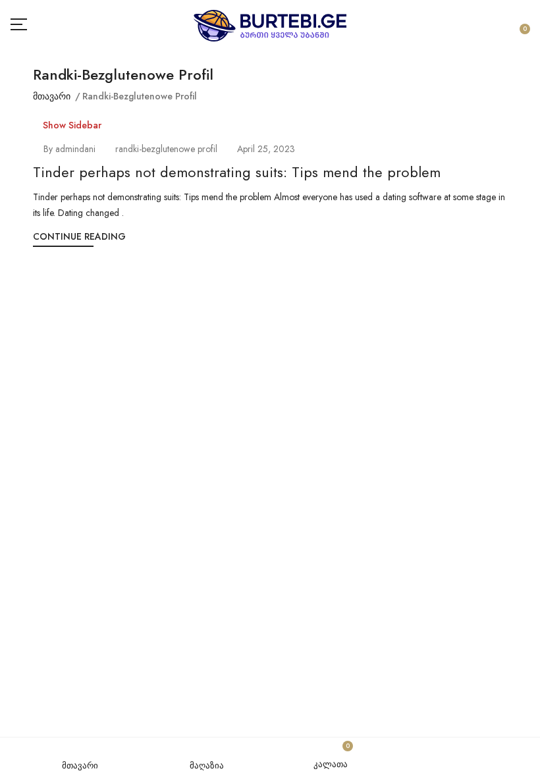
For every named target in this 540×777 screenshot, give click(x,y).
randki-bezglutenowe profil (166, 148)
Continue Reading (79, 236)
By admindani (69, 148)
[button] (522, 26)
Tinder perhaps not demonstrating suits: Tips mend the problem (237, 171)
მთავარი (51, 96)
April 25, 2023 (266, 148)
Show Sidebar (70, 125)
